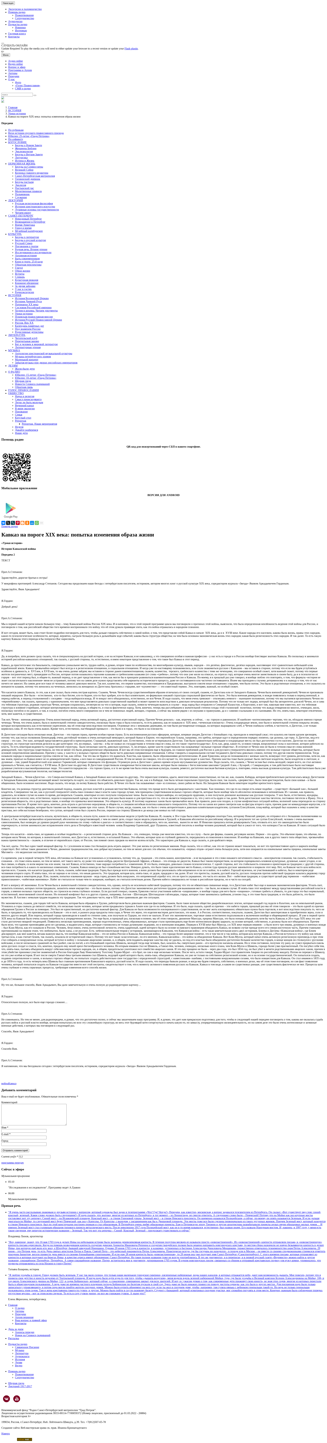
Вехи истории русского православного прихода (36, 133)
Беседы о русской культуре (30, 240)
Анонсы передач (24, 1332)
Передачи (13, 76)
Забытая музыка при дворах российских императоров (46, 362)
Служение (21, 197)
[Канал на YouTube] (16, 1398)
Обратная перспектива (28, 264)
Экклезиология (24, 151)
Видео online (15, 64)
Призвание (21, 411)
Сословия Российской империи (33, 307)
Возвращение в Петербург (30, 221)
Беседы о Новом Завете (28, 145)
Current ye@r (9, 1156)
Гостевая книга (17, 33)
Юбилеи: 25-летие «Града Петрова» (29, 136)
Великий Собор (24, 169)
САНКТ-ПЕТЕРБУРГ (20, 215)
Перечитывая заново (27, 341)
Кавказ (12, 1083)
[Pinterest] (18, 523)
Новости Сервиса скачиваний (32, 384)
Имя (4, 1127)
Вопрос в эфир (16, 67)
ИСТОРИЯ (14, 110)
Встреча (19, 273)
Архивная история (26, 255)
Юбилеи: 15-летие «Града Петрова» (35, 374)
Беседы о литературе (27, 237)
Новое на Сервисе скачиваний (32, 1335)
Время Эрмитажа (25, 224)
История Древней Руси (28, 301)
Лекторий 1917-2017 (20, 1386)
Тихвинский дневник (27, 179)
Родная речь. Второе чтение (31, 249)
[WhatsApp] (37, 523)
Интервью (21, 30)
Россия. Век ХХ (24, 322)
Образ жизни (22, 270)
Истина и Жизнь (24, 160)
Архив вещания (24, 1317)
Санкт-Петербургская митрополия (35, 175)
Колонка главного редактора (31, 172)
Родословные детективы (29, 332)
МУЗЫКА (14, 350)
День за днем (15, 1329)
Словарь (20, 276)
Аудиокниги (22, 1356)
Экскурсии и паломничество (25, 9)
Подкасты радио (17, 24)
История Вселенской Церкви (32, 298)
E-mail (6, 1134)
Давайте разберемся (26, 430)
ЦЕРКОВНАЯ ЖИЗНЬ (21, 163)
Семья (18, 414)
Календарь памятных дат (29, 325)
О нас (11, 79)
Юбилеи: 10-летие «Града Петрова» (35, 377)
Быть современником (27, 258)
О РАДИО (14, 371)
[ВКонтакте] (3, 523)
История (20, 1359)
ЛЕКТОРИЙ (15, 200)
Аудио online (15, 61)
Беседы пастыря (24, 182)
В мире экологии (25, 408)
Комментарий (9, 1102)
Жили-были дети (25, 368)
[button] (2, 43)
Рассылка (13, 1338)
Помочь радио (9, 526)
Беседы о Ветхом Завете (29, 154)
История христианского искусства (35, 206)
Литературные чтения (28, 347)
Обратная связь (24, 387)
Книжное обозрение (26, 283)
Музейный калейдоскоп (29, 231)
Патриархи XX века (26, 304)
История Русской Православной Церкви (38, 319)
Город (4, 1140)
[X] (8, 523)
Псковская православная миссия (34, 316)
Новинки (20, 27)
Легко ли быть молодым (29, 402)
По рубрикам (16, 130)
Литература (21, 1353)
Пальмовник (22, 194)
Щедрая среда (23, 381)
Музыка (19, 1350)
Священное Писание (27, 1347)
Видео (18, 1365)
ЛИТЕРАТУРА (16, 335)
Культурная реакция (26, 280)
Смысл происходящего (28, 399)
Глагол (19, 267)
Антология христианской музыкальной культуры (43, 353)
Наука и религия (24, 396)
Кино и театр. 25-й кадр (29, 261)
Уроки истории (17, 113)
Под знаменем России (28, 329)
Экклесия (20, 185)
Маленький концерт (26, 359)
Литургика (21, 157)
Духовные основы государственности (37, 209)
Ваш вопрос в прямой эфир (31, 1320)
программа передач (12, 1162)
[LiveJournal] (13, 523)
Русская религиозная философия (34, 203)
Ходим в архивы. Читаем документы (36, 310)
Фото (18, 82)
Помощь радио (16, 12)
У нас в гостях (23, 289)
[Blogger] (22, 523)
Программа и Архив (20, 70)
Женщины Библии (25, 148)
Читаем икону (23, 212)
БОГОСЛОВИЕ (17, 142)
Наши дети (21, 433)
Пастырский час (24, 188)
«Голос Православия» (27, 85)
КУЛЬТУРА (15, 234)
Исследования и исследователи (33, 252)
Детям (18, 1362)
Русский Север (23, 243)
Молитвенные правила (28, 191)
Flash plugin (131, 48)
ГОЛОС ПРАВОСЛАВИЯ (23, 390)
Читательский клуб (26, 338)
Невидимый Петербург (28, 218)
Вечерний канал (24, 405)
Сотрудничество (24, 18)
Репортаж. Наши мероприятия (39, 423)
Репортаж (20, 420)
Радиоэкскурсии (24, 292)
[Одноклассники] (27, 523)
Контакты (14, 36)
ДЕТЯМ (13, 365)
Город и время (23, 227)
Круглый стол (23, 417)
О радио (20, 1308)
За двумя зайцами (25, 286)
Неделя (19, 426)
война (4, 1083)
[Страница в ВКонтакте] (6, 1398)
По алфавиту (15, 139)
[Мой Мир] (32, 523)
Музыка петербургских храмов (33, 356)
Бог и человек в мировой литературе (36, 344)
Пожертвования (24, 15)
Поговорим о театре (26, 246)
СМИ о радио (23, 88)
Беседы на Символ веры (29, 166)
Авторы (12, 73)
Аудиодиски (15, 21)
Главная (12, 107)
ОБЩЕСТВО (16, 393)
